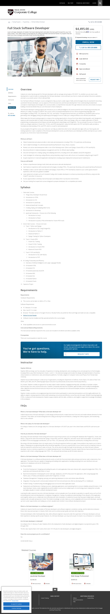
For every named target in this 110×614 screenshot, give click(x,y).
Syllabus (10, 93)
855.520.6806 (11, 115)
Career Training (45, 598)
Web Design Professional (80, 576)
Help (74, 601)
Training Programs (16, 22)
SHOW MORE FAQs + (27, 541)
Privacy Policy (57, 610)
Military (75, 598)
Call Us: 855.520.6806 (95, 22)
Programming (26, 22)
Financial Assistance (78, 600)
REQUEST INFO (94, 79)
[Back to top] (55, 595)
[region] (16, 599)
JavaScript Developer (37, 576)
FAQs (9, 103)
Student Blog (90, 598)
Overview (10, 89)
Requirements (12, 96)
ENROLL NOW (88, 42)
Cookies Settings (16, 608)
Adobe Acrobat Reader (30, 315)
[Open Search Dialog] (100, 3)
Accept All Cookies (16, 604)
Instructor (11, 100)
